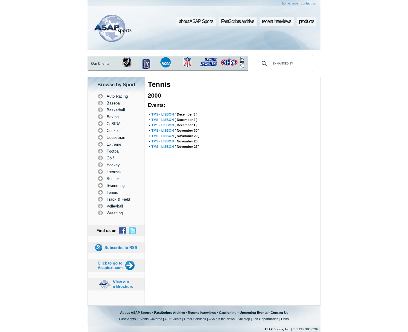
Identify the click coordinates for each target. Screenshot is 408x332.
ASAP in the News (221, 319)
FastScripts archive (237, 21)
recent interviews (276, 21)
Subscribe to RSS (121, 247)
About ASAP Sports (135, 312)
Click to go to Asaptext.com (110, 265)
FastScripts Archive (169, 312)
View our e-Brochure (123, 284)
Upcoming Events (254, 312)
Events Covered (150, 319)
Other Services (195, 319)
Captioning (228, 312)
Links (285, 319)
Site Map (243, 319)
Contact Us (279, 312)
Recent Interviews (202, 312)
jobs (295, 3)
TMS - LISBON (162, 114)
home (286, 3)
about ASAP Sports (196, 21)
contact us (308, 3)
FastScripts (127, 319)
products (306, 21)
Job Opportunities (265, 319)
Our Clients (173, 319)
